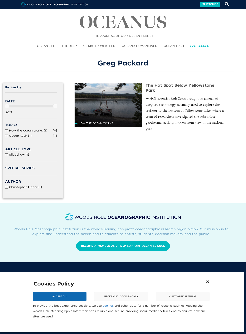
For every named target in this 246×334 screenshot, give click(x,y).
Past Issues (199, 46)
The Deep (69, 46)
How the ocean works (95, 123)
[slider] (7, 106)
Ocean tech (174, 46)
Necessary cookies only (121, 296)
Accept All (59, 296)
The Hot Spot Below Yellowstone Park (180, 88)
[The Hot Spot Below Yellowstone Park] (108, 105)
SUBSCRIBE (210, 4)
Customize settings (182, 296)
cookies (108, 306)
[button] (207, 282)
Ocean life (46, 46)
